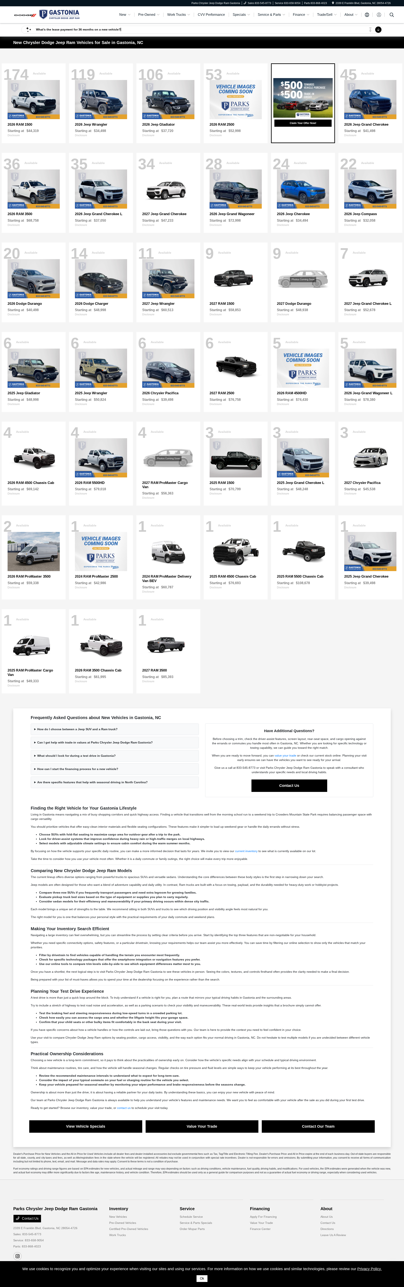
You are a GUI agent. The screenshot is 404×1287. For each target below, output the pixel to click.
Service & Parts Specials (196, 1222)
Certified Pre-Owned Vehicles (128, 1229)
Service (187, 1208)
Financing (260, 1208)
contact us (124, 1108)
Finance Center (260, 1229)
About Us (326, 1216)
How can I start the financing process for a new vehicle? (77, 769)
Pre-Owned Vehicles (122, 1222)
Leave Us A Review (333, 1235)
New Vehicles (118, 1216)
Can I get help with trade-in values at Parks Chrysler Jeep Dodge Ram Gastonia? (95, 742)
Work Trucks (117, 1235)
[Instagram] (17, 1256)
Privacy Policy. (369, 1269)
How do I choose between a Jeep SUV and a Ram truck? (77, 729)
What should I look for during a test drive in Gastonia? (76, 755)
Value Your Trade (202, 1126)
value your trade (285, 755)
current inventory (246, 851)
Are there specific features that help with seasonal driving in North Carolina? (92, 782)
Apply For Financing (263, 1216)
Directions (327, 1229)
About (326, 1208)
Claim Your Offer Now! (303, 123)
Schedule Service (191, 1216)
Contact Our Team (318, 1126)
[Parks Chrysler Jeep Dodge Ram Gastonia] (49, 14)
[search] (392, 15)
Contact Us (289, 785)
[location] (333, 3)
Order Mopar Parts (192, 1229)
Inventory (118, 1208)
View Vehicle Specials (85, 1126)
